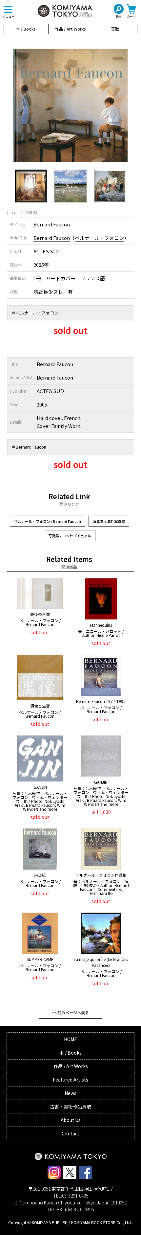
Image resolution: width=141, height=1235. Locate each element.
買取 (115, 29)
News (70, 1093)
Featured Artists (70, 1079)
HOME (70, 1039)
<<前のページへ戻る (70, 1012)
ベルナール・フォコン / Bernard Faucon (47, 521)
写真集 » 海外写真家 (109, 521)
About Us (71, 1120)
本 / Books (26, 29)
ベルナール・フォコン (99, 237)
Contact (70, 1133)
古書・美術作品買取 (70, 1106)
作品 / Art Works (70, 29)
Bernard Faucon (51, 237)
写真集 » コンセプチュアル (69, 535)
